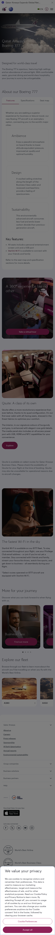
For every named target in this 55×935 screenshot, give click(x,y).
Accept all (27, 930)
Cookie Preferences (27, 921)
